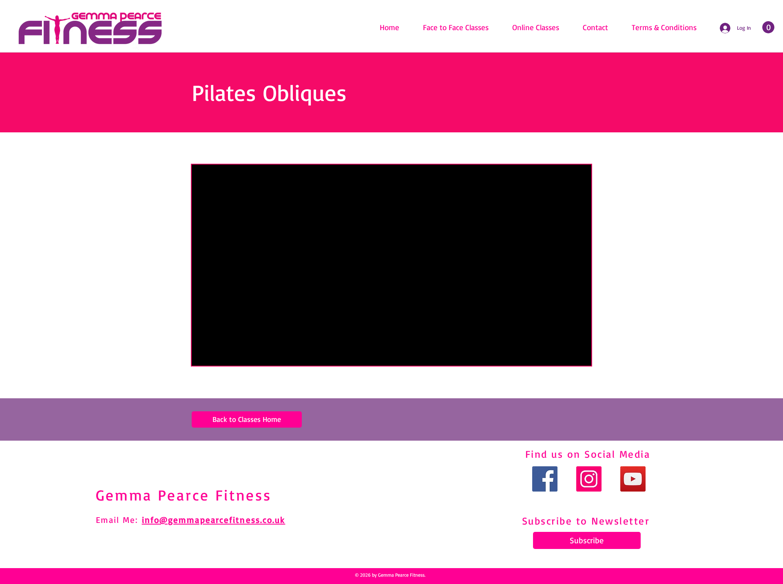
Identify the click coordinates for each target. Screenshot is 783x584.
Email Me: (119, 519)
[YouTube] (633, 479)
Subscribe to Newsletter (586, 520)
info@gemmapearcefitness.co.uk (213, 519)
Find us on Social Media (587, 454)
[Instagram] (589, 479)
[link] (768, 27)
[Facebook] (544, 479)
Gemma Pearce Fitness (184, 494)
